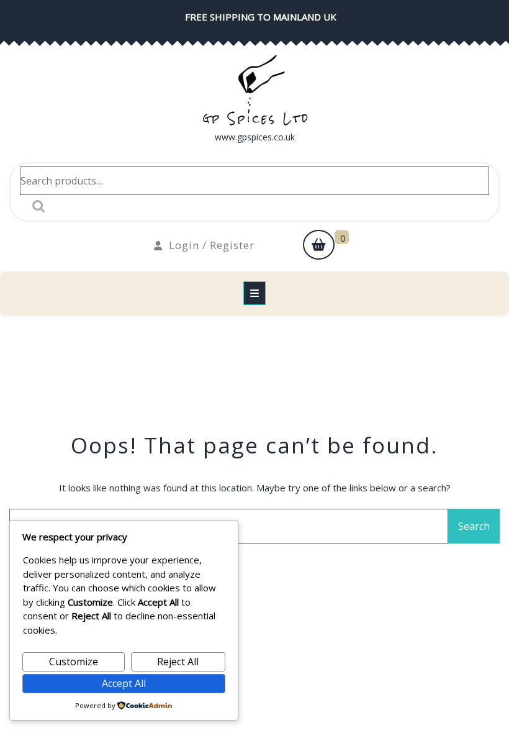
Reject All (178, 661)
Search (35, 206)
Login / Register (211, 245)
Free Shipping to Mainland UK (260, 17)
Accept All (124, 683)
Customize (73, 661)
